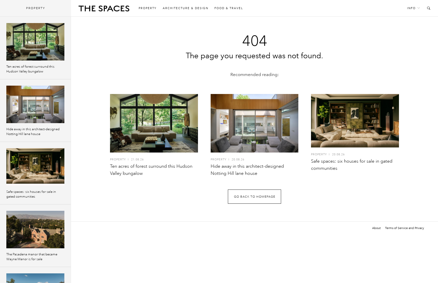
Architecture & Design (185, 8)
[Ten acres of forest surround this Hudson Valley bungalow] (154, 123)
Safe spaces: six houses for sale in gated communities (31, 194)
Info (411, 8)
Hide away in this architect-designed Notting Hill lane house (33, 131)
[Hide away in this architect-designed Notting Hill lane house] (255, 123)
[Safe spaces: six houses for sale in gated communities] (355, 120)
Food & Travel (228, 8)
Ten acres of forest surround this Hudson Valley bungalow (30, 69)
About (376, 228)
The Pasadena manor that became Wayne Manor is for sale (31, 256)
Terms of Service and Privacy (404, 228)
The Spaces (104, 10)
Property (148, 8)
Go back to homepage (254, 197)
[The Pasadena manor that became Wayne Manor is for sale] (35, 229)
